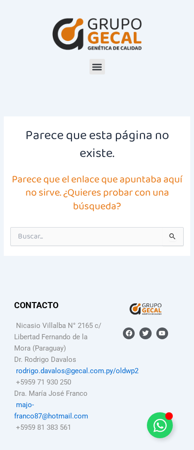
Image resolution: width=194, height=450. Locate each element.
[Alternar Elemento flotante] (160, 425)
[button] (97, 66)
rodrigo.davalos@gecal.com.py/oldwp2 (77, 371)
